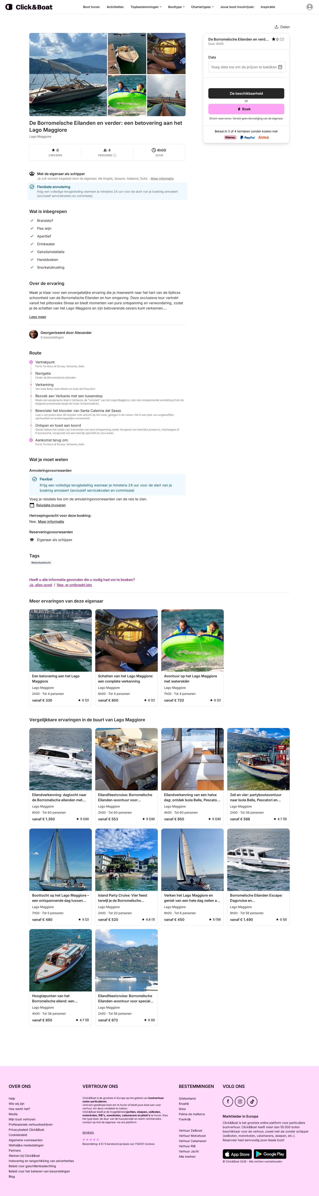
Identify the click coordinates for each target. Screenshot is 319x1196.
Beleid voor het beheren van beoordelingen (39, 1171)
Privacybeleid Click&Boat (26, 1129)
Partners (15, 1150)
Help (12, 1098)
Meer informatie (51, 521)
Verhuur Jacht (189, 1151)
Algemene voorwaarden (26, 1140)
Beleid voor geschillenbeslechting (32, 1166)
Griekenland (187, 1098)
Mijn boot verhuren (22, 1119)
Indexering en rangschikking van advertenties (41, 1161)
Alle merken (187, 1156)
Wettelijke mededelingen (26, 1145)
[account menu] (310, 7)
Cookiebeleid (18, 1135)
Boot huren (91, 7)
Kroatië (184, 1103)
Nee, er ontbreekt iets (74, 585)
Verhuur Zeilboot (190, 1130)
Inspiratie (268, 7)
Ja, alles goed (40, 585)
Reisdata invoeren (51, 505)
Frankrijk (185, 1119)
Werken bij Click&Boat (24, 1155)
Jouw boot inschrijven (237, 7)
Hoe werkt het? (19, 1109)
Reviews (88, 1132)
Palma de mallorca (192, 1114)
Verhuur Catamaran (192, 1141)
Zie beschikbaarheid (246, 93)
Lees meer (37, 317)
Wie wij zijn (16, 1103)
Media (13, 1114)
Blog (12, 1176)
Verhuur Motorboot (192, 1136)
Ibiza (182, 1109)
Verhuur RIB (187, 1146)
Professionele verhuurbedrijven (31, 1124)
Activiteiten (115, 7)
